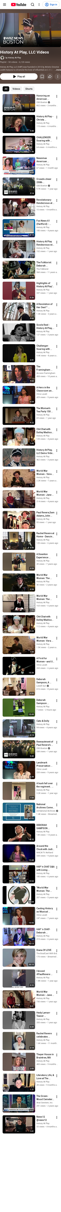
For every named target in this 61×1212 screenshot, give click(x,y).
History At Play (42, 123)
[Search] (32, 4)
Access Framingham (45, 373)
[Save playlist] (42, 76)
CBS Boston (41, 102)
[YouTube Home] (18, 4)
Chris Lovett (41, 394)
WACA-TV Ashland (44, 852)
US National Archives (45, 811)
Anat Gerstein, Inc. (44, 1103)
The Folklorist (42, 269)
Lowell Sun (41, 686)
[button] (30, 30)
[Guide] (5, 4)
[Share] (50, 76)
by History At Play (13, 58)
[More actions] (57, 76)
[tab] (6, 88)
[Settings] (39, 4)
